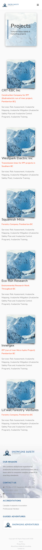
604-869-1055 (12, 490)
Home (21, 542)
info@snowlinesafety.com (15, 494)
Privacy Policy (21, 544)
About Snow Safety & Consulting (21, 546)
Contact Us (21, 548)
